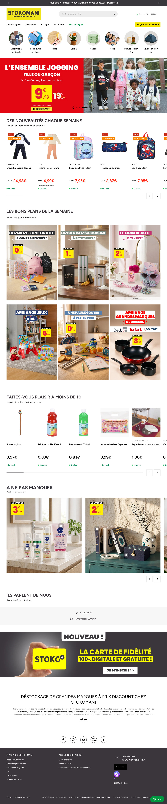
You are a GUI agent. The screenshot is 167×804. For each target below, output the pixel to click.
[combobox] (88, 14)
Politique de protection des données (145, 797)
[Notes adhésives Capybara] (114, 422)
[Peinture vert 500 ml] (83, 422)
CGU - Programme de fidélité (54, 797)
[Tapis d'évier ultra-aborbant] (146, 422)
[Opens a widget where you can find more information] (157, 799)
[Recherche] (114, 14)
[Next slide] (93, 107)
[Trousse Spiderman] (114, 146)
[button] (8, 3)
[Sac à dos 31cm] (146, 146)
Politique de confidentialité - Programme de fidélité (89, 797)
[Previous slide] (73, 107)
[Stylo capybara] (21, 422)
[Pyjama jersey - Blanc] (52, 146)
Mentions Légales (121, 797)
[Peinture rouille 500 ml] (52, 422)
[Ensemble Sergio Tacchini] (21, 146)
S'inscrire (120, 767)
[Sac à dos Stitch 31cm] (83, 146)
